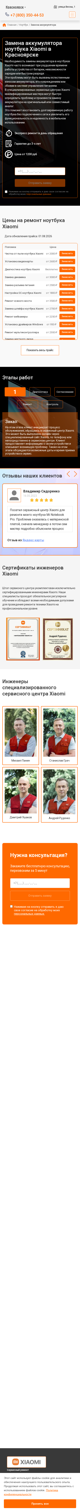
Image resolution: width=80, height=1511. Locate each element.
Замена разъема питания (19, 285)
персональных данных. (39, 194)
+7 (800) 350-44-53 (27, 15)
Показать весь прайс (40, 350)
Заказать (67, 253)
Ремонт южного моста (18, 300)
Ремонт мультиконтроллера (22, 332)
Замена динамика (15, 277)
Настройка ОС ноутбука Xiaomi (23, 292)
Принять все (40, 1503)
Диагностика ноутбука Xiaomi (22, 269)
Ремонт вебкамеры (16, 316)
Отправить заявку (40, 183)
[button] (68, 474)
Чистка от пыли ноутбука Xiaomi (24, 253)
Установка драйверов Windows (24, 324)
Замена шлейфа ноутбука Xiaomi (24, 308)
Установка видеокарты (19, 261)
